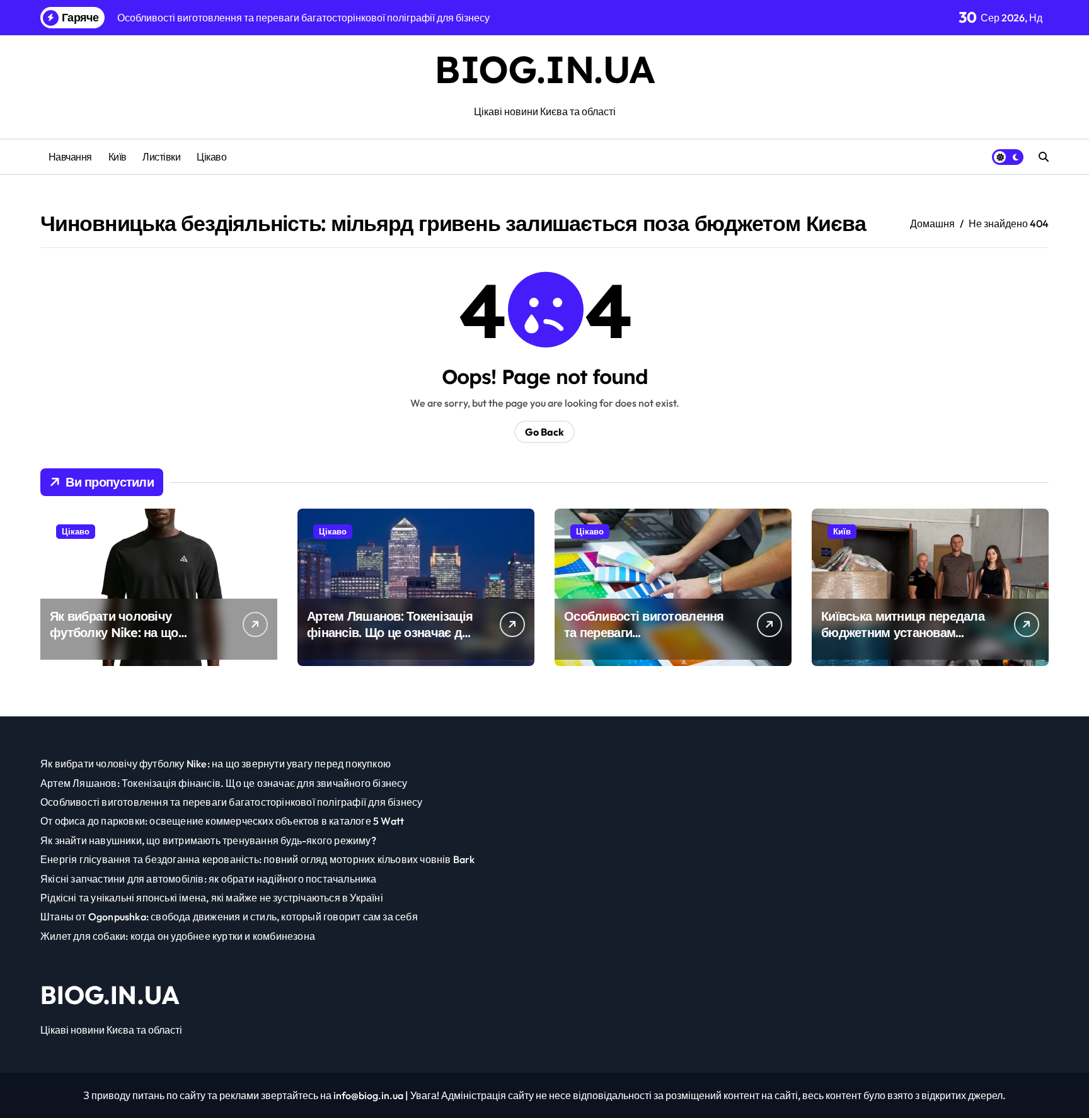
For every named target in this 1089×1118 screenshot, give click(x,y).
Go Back (544, 432)
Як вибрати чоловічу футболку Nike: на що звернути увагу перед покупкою (114, 640)
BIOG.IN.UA (544, 69)
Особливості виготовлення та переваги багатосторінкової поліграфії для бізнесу (649, 640)
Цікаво (211, 156)
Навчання (70, 156)
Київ (117, 156)
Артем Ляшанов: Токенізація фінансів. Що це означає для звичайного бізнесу (392, 632)
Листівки (161, 156)
